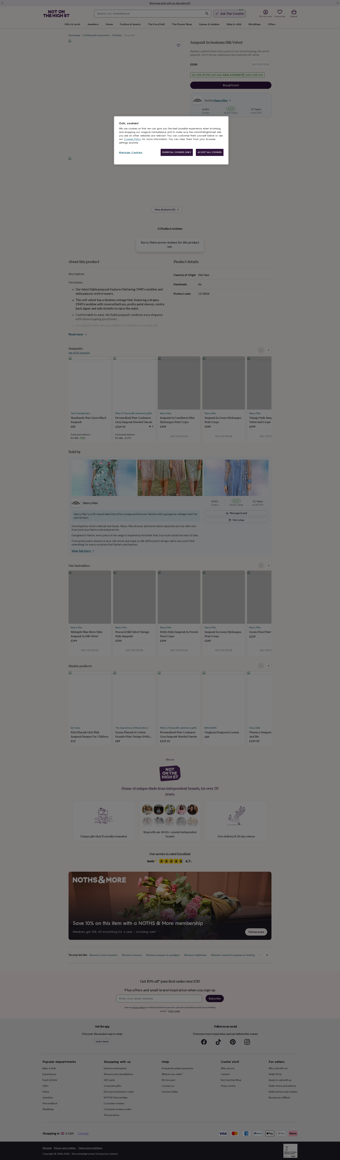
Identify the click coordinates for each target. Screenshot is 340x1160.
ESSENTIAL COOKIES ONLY (176, 152)
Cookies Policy (132, 139)
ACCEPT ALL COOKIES (210, 152)
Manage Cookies (130, 152)
